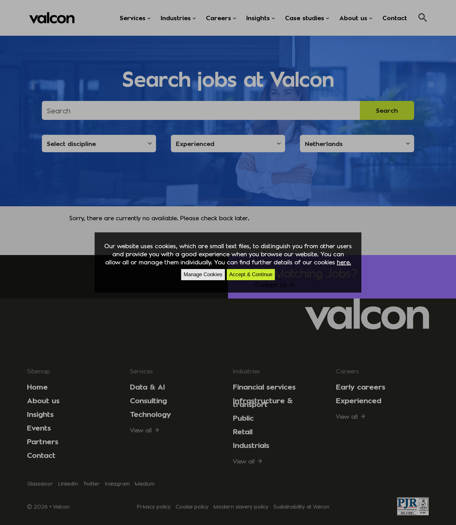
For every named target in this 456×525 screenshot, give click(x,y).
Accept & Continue (250, 274)
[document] (228, 262)
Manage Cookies (203, 274)
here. (344, 262)
